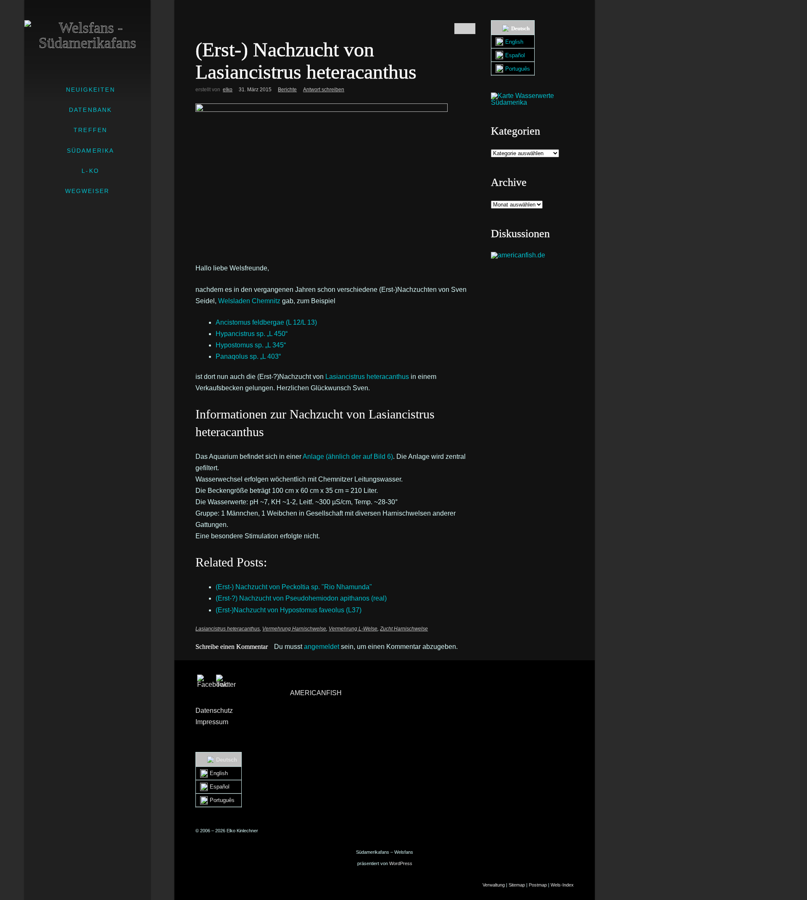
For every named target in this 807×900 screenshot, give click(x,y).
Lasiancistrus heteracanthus (227, 629)
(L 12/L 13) (266, 322)
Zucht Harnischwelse (404, 629)
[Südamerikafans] (87, 35)
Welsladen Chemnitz (249, 300)
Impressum (211, 721)
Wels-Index (562, 884)
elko (227, 90)
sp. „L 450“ (251, 333)
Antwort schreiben (323, 90)
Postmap (538, 884)
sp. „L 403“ (248, 356)
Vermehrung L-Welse (353, 629)
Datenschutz (214, 710)
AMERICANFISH (316, 692)
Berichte (287, 90)
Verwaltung (494, 884)
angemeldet (321, 646)
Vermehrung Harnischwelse (294, 629)
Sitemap (517, 884)
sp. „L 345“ (251, 345)
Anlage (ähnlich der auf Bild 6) (348, 456)
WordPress (400, 863)
